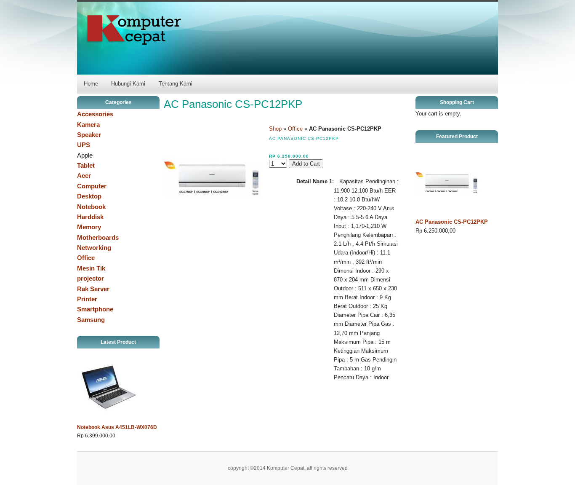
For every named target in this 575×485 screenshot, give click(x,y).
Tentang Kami (175, 83)
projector (90, 278)
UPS (83, 144)
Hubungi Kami (128, 83)
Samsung (91, 319)
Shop (275, 129)
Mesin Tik (91, 268)
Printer (87, 299)
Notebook (91, 206)
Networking (94, 247)
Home (91, 83)
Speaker (89, 134)
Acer (84, 175)
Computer (91, 186)
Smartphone (95, 309)
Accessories (95, 114)
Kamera (88, 124)
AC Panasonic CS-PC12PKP (451, 222)
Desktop (89, 196)
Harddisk (90, 216)
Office (86, 257)
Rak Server (93, 288)
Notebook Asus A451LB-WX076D (117, 427)
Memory (89, 226)
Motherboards (98, 237)
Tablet (86, 165)
